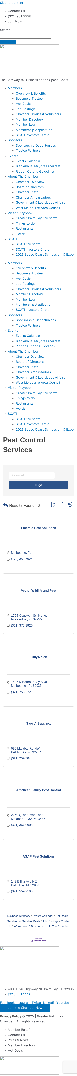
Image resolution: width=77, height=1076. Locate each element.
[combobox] (25, 35)
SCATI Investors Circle (32, 135)
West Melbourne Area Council (38, 208)
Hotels (20, 234)
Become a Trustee (29, 98)
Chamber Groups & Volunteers (38, 114)
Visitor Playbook (20, 213)
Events (13, 156)
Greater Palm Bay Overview (36, 218)
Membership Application (34, 130)
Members (15, 88)
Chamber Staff (27, 192)
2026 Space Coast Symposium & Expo (45, 254)
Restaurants (24, 228)
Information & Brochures (28, 926)
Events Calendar (28, 161)
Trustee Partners (28, 150)
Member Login (26, 124)
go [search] (40, 485)
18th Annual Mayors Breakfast (38, 166)
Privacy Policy (10, 1016)
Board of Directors (30, 187)
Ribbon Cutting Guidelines (35, 171)
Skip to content (11, 3)
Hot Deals (23, 104)
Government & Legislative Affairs (40, 202)
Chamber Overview (30, 182)
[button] (5, 505)
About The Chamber (23, 176)
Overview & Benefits (31, 93)
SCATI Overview (28, 244)
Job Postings (25, 109)
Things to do (25, 223)
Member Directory (29, 119)
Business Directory (18, 915)
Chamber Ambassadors (33, 197)
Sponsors (15, 140)
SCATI (12, 239)
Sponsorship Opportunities (36, 145)
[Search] (8, 42)
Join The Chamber (57, 926)
